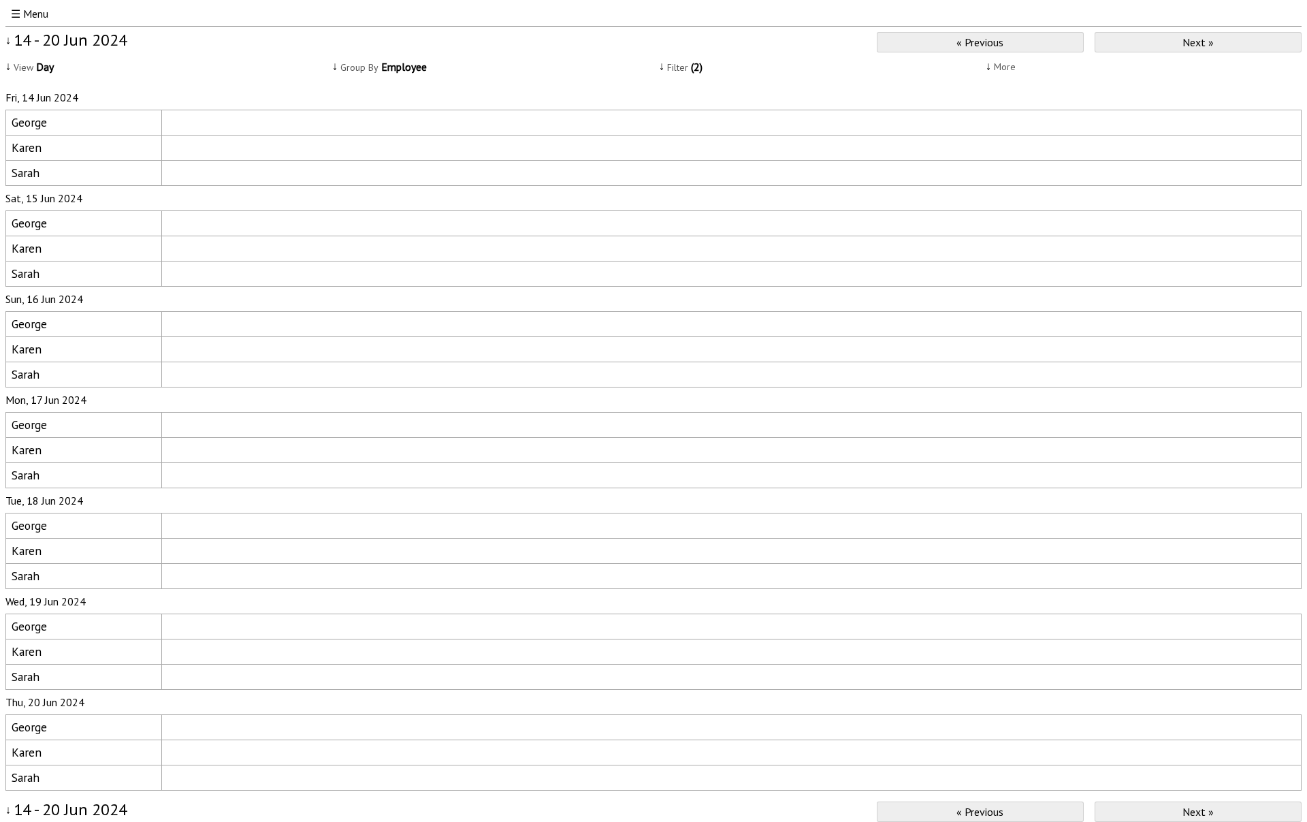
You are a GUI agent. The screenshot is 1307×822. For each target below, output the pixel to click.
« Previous (979, 42)
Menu (35, 13)
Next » (1198, 42)
